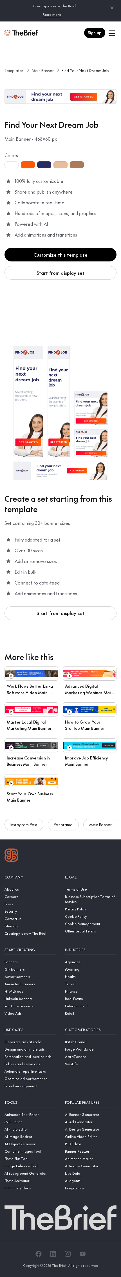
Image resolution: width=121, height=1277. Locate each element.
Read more (52, 14)
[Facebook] (38, 1253)
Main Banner (43, 70)
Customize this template (60, 255)
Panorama (63, 824)
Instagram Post (23, 824)
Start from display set (61, 273)
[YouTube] (82, 1253)
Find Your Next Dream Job (85, 70)
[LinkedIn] (53, 1253)
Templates (14, 70)
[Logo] (11, 856)
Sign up (95, 32)
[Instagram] (67, 1253)
